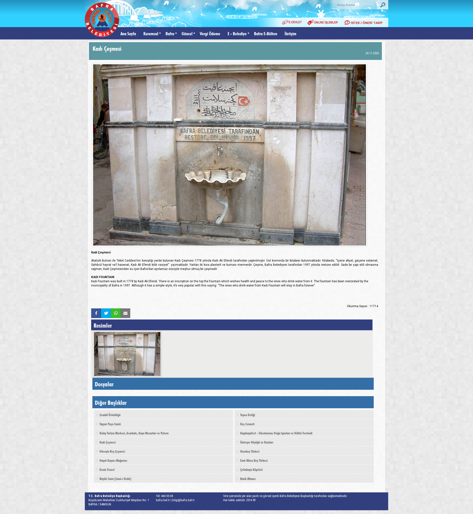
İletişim (290, 33)
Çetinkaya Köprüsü (251, 469)
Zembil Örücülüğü (110, 414)
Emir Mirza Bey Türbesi (254, 460)
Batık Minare (248, 478)
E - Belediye (237, 33)
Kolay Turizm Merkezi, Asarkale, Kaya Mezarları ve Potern (134, 433)
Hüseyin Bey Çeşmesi (112, 451)
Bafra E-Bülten (265, 33)
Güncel (187, 33)
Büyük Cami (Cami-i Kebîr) (115, 478)
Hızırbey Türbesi (249, 451)
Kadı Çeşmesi (108, 442)
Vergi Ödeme (210, 33)
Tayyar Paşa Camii (110, 424)
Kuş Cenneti (247, 424)
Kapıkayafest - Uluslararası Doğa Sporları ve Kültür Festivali (276, 433)
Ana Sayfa (128, 33)
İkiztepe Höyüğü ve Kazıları (256, 442)
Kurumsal (150, 33)
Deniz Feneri (107, 469)
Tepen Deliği (247, 414)
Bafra (170, 33)
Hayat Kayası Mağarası (113, 460)
